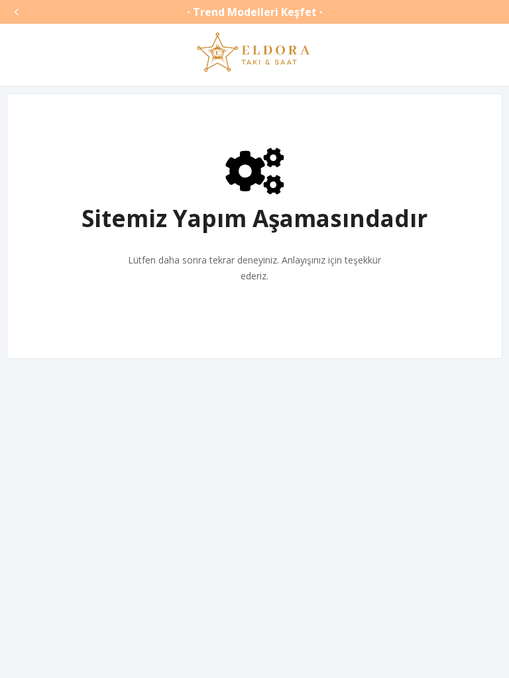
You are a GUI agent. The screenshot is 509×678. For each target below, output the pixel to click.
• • (255, 12)
